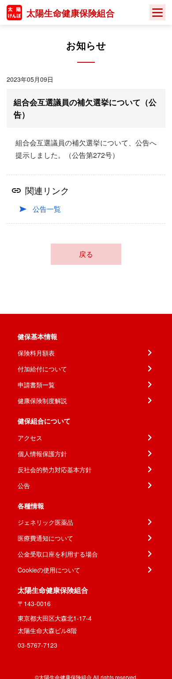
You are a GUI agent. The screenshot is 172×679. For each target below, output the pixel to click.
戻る (86, 254)
